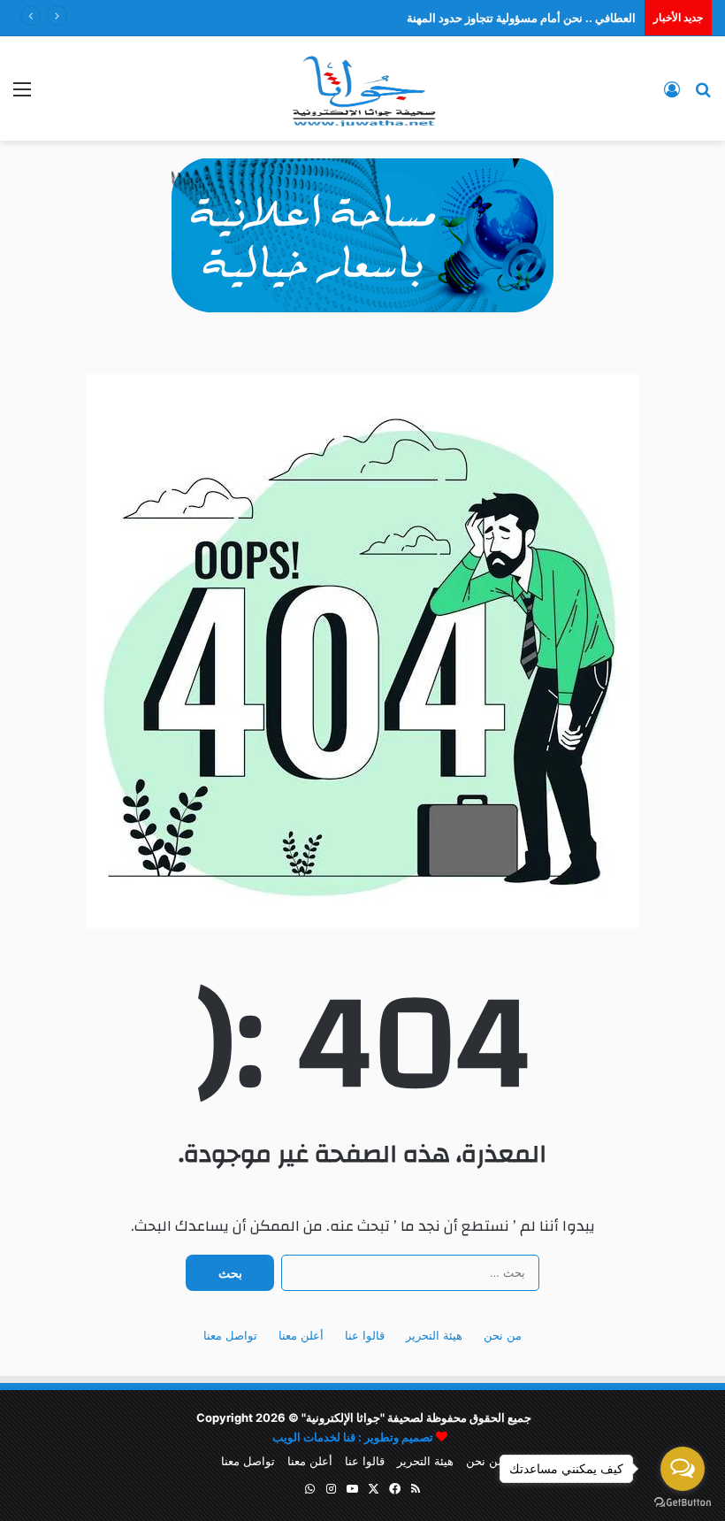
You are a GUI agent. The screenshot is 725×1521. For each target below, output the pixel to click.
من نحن (503, 1335)
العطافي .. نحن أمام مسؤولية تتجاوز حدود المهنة (521, 18)
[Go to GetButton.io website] (682, 1503)
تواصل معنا (230, 1335)
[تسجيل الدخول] (672, 95)
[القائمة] (22, 95)
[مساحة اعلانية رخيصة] (362, 234)
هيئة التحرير (434, 1335)
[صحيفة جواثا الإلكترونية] (362, 88)
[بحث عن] (703, 95)
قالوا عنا (365, 1335)
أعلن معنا (301, 1335)
